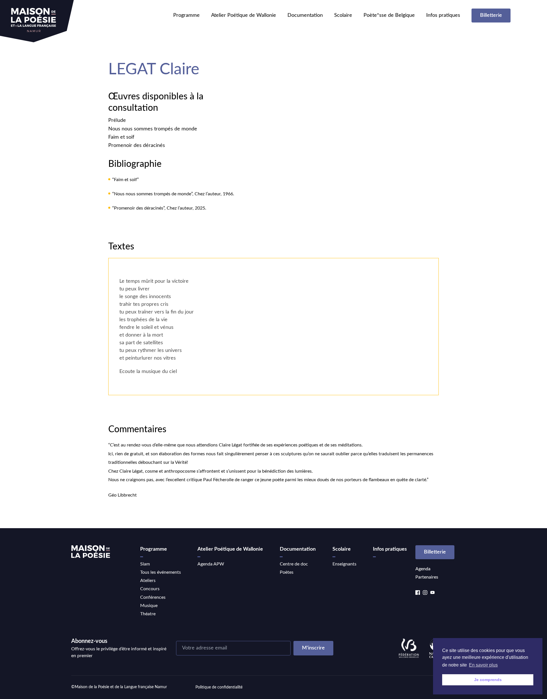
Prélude (117, 120)
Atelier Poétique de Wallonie (243, 15)
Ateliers (148, 580)
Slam (145, 564)
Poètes (286, 572)
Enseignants (344, 564)
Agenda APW (210, 564)
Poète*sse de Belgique (389, 15)
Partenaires (426, 577)
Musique (149, 605)
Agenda (422, 569)
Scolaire (343, 15)
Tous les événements (160, 572)
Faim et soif (121, 137)
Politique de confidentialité (218, 687)
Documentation (305, 15)
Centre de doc (294, 564)
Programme (186, 15)
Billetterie (491, 15)
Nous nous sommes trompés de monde (152, 129)
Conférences (153, 597)
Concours (150, 589)
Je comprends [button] (488, 679)
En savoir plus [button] (483, 665)
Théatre (148, 614)
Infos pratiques (443, 15)
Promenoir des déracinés (136, 145)
